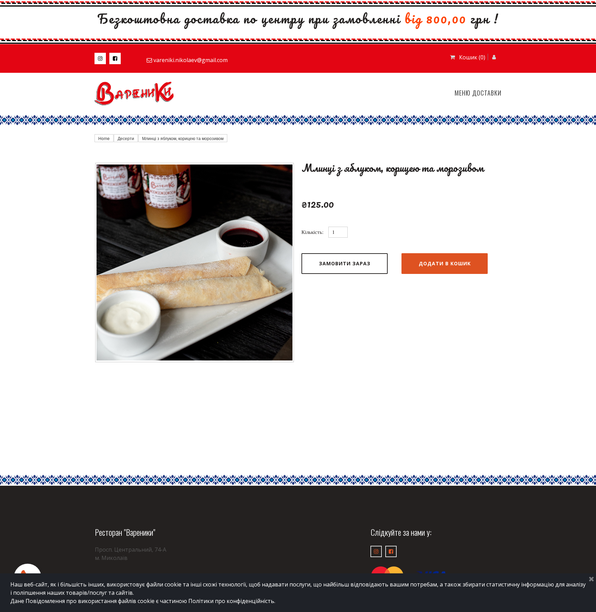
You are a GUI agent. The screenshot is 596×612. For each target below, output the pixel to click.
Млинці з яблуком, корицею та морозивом (182, 138)
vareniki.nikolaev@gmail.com (190, 60)
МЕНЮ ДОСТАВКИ (478, 93)
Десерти (126, 138)
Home (104, 138)
